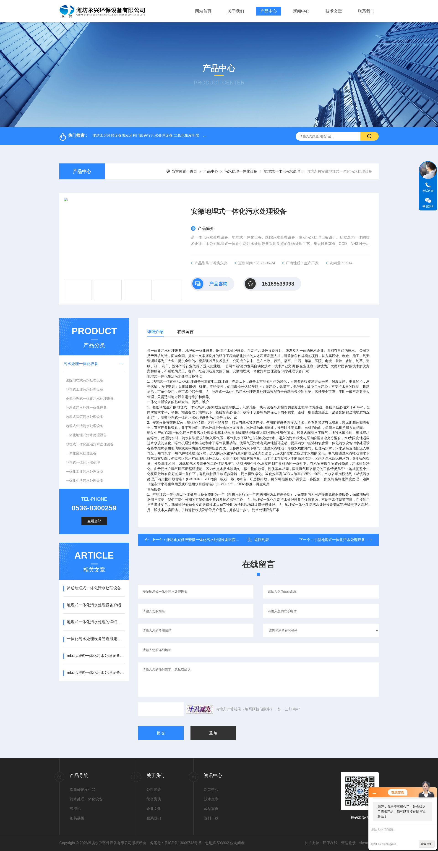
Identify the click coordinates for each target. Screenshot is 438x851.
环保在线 (330, 843)
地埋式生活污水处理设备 (84, 426)
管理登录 (348, 843)
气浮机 (75, 809)
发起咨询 (426, 844)
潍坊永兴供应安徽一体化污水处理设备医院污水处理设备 (212, 540)
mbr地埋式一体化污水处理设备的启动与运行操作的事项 (96, 672)
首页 (193, 171)
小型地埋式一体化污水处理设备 (90, 398)
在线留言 (185, 331)
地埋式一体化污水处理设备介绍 (94, 605)
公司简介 (153, 789)
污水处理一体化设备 (240, 171)
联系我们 (366, 11)
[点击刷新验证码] (199, 709)
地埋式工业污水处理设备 (84, 389)
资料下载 (211, 818)
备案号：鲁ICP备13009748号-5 (175, 843)
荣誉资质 (153, 799)
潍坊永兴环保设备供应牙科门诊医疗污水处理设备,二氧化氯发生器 (145, 135)
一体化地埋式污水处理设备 (86, 435)
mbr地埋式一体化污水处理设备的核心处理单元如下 (96, 656)
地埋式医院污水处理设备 (84, 417)
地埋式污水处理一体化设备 (86, 408)
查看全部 (94, 521)
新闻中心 (301, 11)
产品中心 (268, 11)
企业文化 (153, 809)
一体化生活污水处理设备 (84, 481)
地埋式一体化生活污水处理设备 (90, 444)
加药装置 (77, 818)
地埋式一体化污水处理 (282, 171)
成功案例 (211, 809)
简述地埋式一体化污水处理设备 (94, 588)
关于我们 (236, 11)
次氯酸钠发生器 (82, 789)
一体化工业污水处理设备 (84, 471)
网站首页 (203, 11)
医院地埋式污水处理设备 (84, 380)
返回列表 (261, 540)
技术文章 (334, 11)
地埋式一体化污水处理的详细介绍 (96, 622)
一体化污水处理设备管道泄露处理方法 (96, 639)
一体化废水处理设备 (81, 453)
